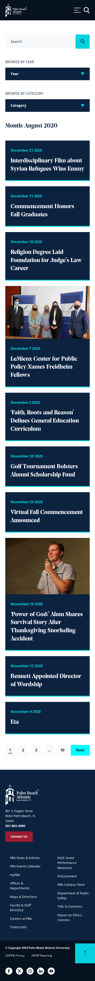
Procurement (67, 876)
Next (80, 750)
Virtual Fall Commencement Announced (47, 516)
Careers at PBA (21, 918)
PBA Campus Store (71, 884)
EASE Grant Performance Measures (66, 863)
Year (15, 73)
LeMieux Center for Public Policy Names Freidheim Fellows (44, 367)
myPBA (15, 875)
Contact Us (19, 836)
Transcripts (18, 927)
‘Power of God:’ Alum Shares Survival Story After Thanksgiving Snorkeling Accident (47, 626)
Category (18, 105)
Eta (15, 722)
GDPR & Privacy (15, 955)
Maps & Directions (23, 897)
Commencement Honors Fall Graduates (42, 211)
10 (62, 750)
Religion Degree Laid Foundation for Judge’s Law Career (46, 260)
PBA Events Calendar (25, 866)
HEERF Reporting (42, 955)
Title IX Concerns (69, 906)
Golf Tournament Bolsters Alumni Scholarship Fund (44, 471)
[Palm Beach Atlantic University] (22, 794)
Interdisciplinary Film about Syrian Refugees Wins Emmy (47, 165)
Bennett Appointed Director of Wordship (46, 680)
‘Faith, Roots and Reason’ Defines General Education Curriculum (45, 421)
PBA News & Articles (25, 858)
